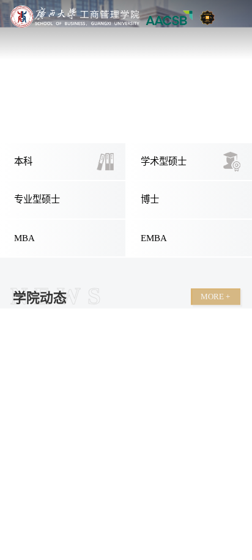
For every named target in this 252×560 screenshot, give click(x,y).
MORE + (215, 296)
